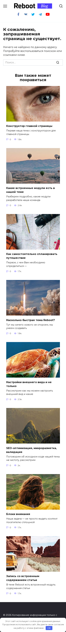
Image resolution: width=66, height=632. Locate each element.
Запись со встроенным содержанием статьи (22, 578)
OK (49, 628)
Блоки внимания (18, 514)
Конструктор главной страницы (29, 126)
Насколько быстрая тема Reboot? (30, 319)
